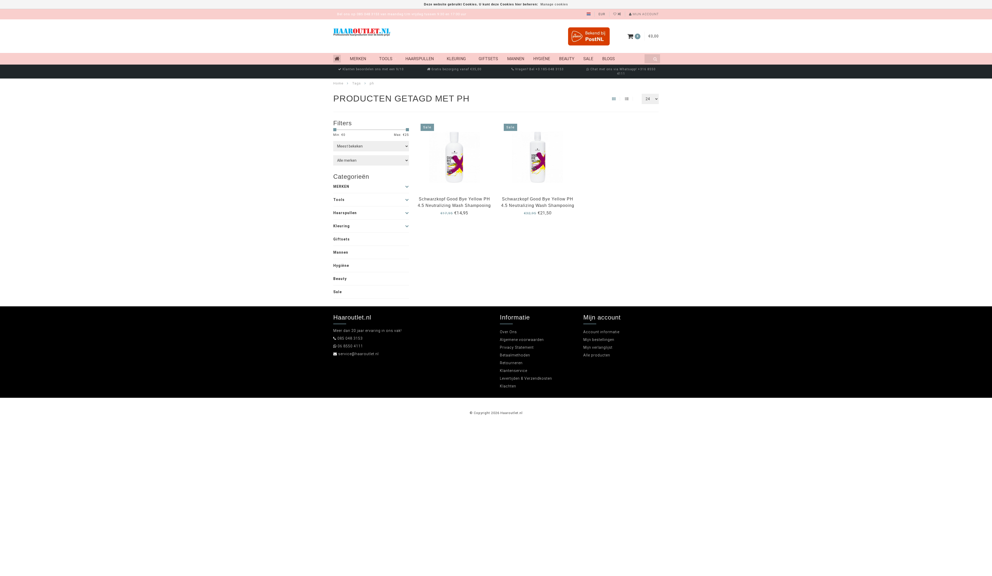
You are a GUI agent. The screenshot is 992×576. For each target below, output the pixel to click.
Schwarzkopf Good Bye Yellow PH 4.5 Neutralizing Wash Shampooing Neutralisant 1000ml (537, 205)
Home (338, 83)
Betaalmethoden (515, 355)
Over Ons (508, 332)
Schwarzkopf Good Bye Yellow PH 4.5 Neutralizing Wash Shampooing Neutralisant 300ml (454, 205)
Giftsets (488, 58)
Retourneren (511, 363)
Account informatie (601, 332)
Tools (385, 58)
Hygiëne (541, 58)
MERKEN (358, 58)
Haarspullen (419, 58)
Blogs (608, 58)
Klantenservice (513, 371)
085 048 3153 (350, 338)
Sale (588, 58)
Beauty (566, 58)
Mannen (515, 58)
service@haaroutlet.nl (358, 354)
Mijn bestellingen (598, 340)
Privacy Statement (517, 347)
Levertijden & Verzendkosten (526, 378)
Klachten (508, 386)
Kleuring (456, 58)
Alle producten (596, 355)
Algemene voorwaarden (522, 340)
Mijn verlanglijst (598, 347)
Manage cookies (554, 4)
